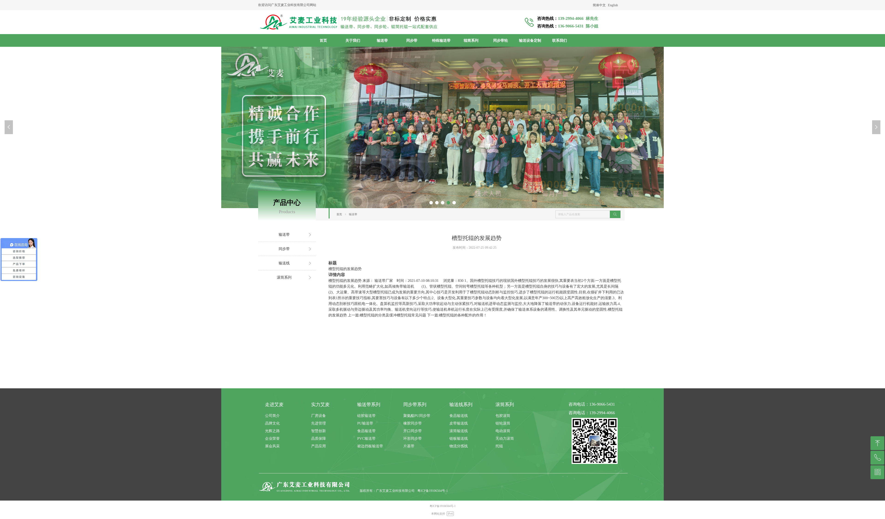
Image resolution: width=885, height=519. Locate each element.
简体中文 (599, 5)
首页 (339, 214)
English (613, 5)
